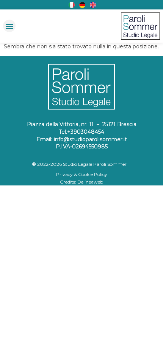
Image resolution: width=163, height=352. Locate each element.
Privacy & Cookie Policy (81, 174)
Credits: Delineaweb (81, 182)
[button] (9, 26)
